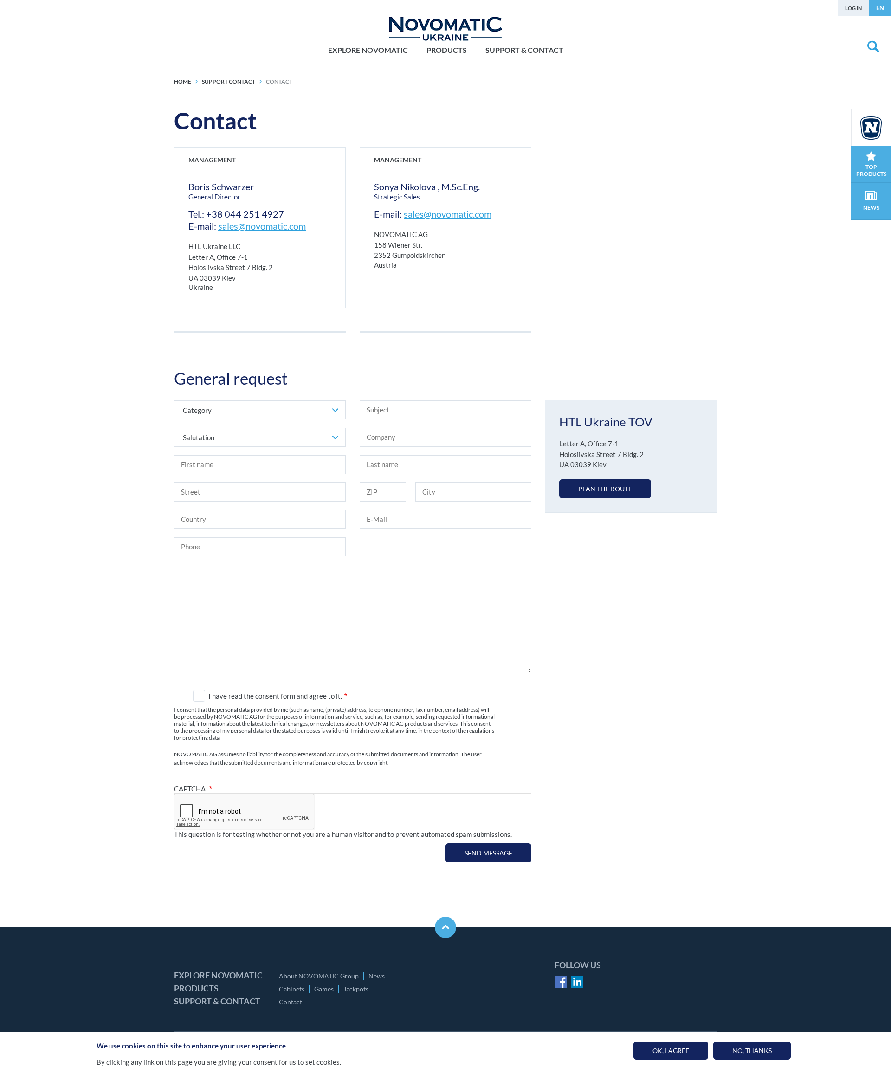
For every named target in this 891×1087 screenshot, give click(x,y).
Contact (290, 1002)
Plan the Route (605, 489)
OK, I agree (670, 1051)
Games (324, 989)
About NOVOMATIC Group (319, 976)
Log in (853, 8)
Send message (488, 853)
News (376, 976)
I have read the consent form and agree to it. (275, 696)
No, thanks (752, 1051)
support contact (228, 81)
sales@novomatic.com (262, 226)
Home (182, 81)
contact (279, 81)
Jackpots (355, 989)
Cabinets (291, 989)
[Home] (445, 28)
